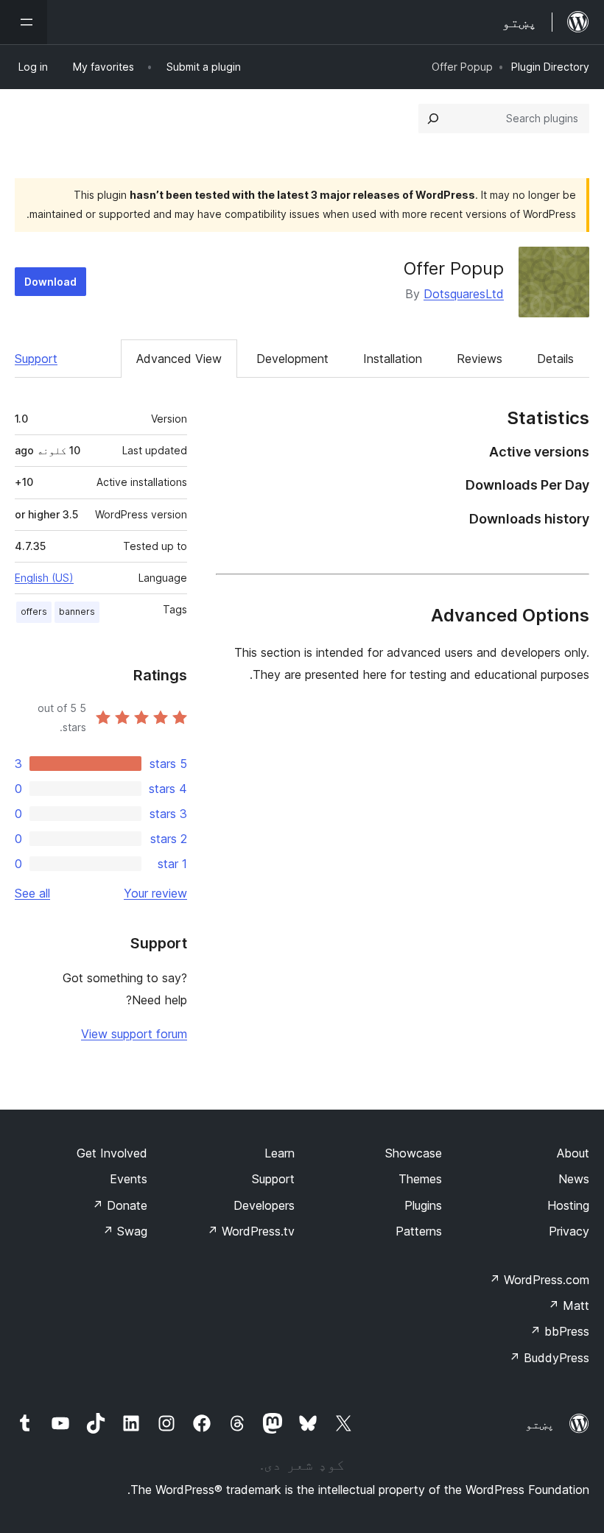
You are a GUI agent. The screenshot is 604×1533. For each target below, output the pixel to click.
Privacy (569, 1231)
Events (128, 1178)
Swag (124, 1231)
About (573, 1153)
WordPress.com (539, 1279)
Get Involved (112, 1153)
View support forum (134, 1033)
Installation (392, 358)
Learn (279, 1153)
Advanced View (179, 358)
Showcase (413, 1153)
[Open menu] (23, 22)
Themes (420, 1178)
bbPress (559, 1331)
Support (36, 358)
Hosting (568, 1205)
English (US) (44, 577)
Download (50, 281)
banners (77, 611)
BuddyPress (549, 1357)
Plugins (423, 1205)
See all (32, 893)
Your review (155, 893)
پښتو (540, 1424)
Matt (568, 1305)
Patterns (419, 1231)
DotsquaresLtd (464, 293)
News (573, 1178)
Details (555, 358)
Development (292, 358)
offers (34, 611)
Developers (264, 1205)
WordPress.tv (251, 1231)
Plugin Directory (550, 66)
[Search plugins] (433, 118)
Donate (119, 1205)
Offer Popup (454, 268)
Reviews (479, 358)
